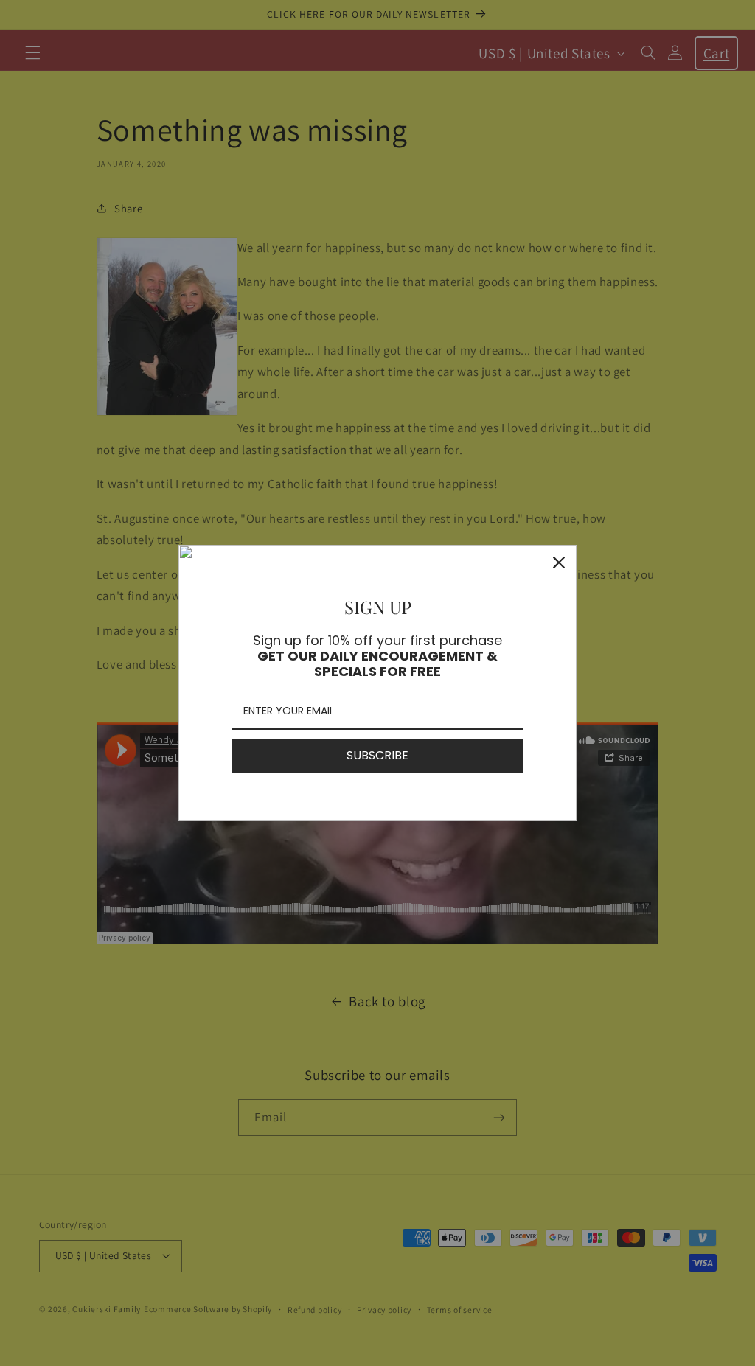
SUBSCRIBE (377, 755)
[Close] (559, 562)
